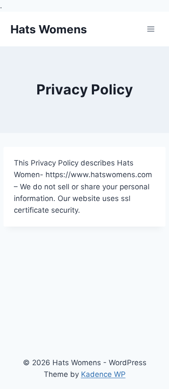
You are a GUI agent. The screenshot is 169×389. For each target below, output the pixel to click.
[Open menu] (151, 29)
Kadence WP (103, 374)
